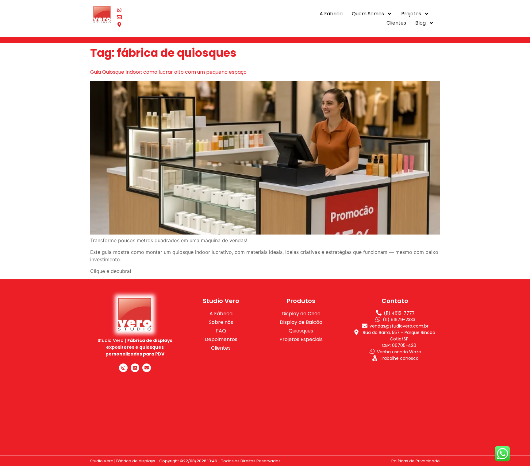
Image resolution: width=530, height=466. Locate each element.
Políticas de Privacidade (415, 461)
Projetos (411, 13)
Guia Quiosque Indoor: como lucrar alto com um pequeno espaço (168, 72)
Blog (420, 22)
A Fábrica (331, 13)
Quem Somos (368, 13)
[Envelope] (146, 367)
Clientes (396, 22)
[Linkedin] (135, 367)
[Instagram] (123, 367)
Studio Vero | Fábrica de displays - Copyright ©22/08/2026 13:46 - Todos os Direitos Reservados (185, 461)
